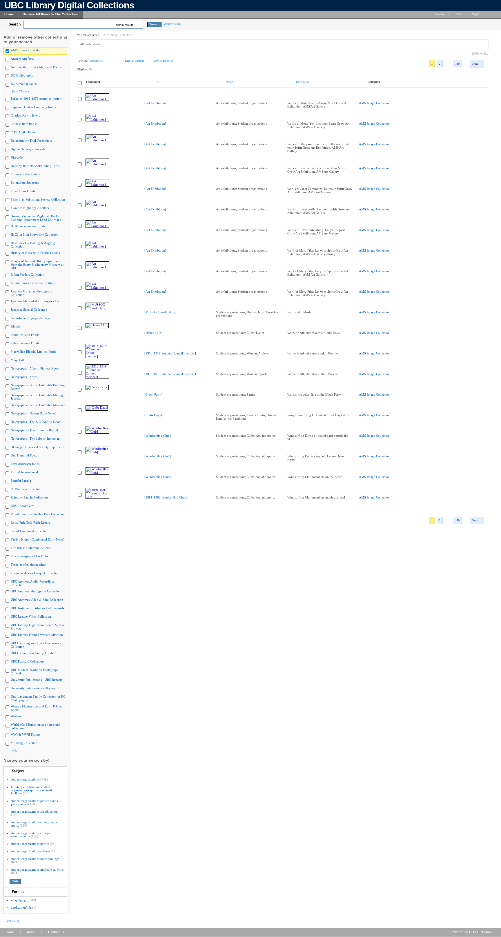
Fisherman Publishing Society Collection (38, 199)
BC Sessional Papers (24, 83)
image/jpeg (18, 900)
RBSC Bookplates (22, 505)
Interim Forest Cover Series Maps (33, 283)
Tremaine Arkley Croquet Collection (35, 573)
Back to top (12, 921)
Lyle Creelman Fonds (25, 343)
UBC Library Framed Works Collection (37, 634)
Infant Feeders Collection (27, 274)
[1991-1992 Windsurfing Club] (165, 497)
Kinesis (15, 326)
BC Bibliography (22, 75)
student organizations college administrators (30, 834)
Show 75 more (20, 91)
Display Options (134, 60)
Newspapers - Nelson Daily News (33, 413)
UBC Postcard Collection (27, 661)
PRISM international (24, 472)
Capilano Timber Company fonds (33, 107)
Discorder (17, 157)
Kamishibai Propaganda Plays (30, 318)
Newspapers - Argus (24, 377)
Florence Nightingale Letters (30, 208)
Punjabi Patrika (21, 480)
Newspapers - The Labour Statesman (35, 438)
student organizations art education (34, 811)
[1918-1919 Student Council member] (170, 353)
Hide (14, 750)
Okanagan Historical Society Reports (35, 447)
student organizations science (30, 851)
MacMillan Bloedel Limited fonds (33, 351)
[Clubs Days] (153, 415)
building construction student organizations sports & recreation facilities (33, 790)
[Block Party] (153, 394)
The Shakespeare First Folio (29, 556)
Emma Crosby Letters (25, 174)
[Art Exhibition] (155, 103)
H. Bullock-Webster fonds (28, 226)
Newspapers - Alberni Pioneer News (35, 368)
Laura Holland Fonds (25, 334)
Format (18, 892)
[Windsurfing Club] (157, 435)
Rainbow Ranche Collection (29, 497)
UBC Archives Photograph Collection (36, 591)
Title (156, 81)
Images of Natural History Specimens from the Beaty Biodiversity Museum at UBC (37, 264)
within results (124, 24)
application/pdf (21, 907)
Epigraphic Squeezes (25, 182)
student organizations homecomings (35, 858)
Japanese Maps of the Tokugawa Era (35, 301)
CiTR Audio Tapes (23, 132)
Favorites (440, 14)
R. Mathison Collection (26, 489)
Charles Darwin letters (25, 115)
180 (457, 63)
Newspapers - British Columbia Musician (38, 405)
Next (475, 63)
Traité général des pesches (28, 564)
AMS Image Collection (26, 50)
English (477, 14)
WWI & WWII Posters (25, 734)
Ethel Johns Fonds (23, 191)
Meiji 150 (17, 360)
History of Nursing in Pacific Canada (35, 252)
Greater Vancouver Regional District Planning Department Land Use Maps (36, 217)
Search (15, 24)
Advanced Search (172, 24)
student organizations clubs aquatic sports (34, 823)
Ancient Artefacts (22, 58)
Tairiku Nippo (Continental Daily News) (37, 539)
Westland (17, 716)
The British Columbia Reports (30, 548)
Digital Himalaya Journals (28, 149)
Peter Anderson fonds (25, 463)
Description (96, 60)
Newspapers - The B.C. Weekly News (35, 421)
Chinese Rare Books (24, 123)
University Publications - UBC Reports (36, 679)
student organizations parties (30, 843)
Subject (18, 771)
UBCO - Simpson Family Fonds (32, 653)
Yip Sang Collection (24, 743)
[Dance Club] (153, 332)
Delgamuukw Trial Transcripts (31, 140)
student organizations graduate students (37, 869)
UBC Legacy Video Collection (31, 616)
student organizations (25, 779)
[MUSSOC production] (159, 312)
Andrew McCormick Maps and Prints (36, 67)
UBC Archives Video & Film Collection (37, 599)
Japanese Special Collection (29, 309)
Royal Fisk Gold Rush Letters (30, 522)
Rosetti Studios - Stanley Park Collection (38, 514)
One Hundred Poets (24, 455)
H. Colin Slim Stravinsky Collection (35, 234)
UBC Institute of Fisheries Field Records (37, 608)
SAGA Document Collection (29, 531)
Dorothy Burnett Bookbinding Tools (35, 166)
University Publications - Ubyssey (33, 688)
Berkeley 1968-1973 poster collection (36, 98)
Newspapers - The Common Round (34, 430)
